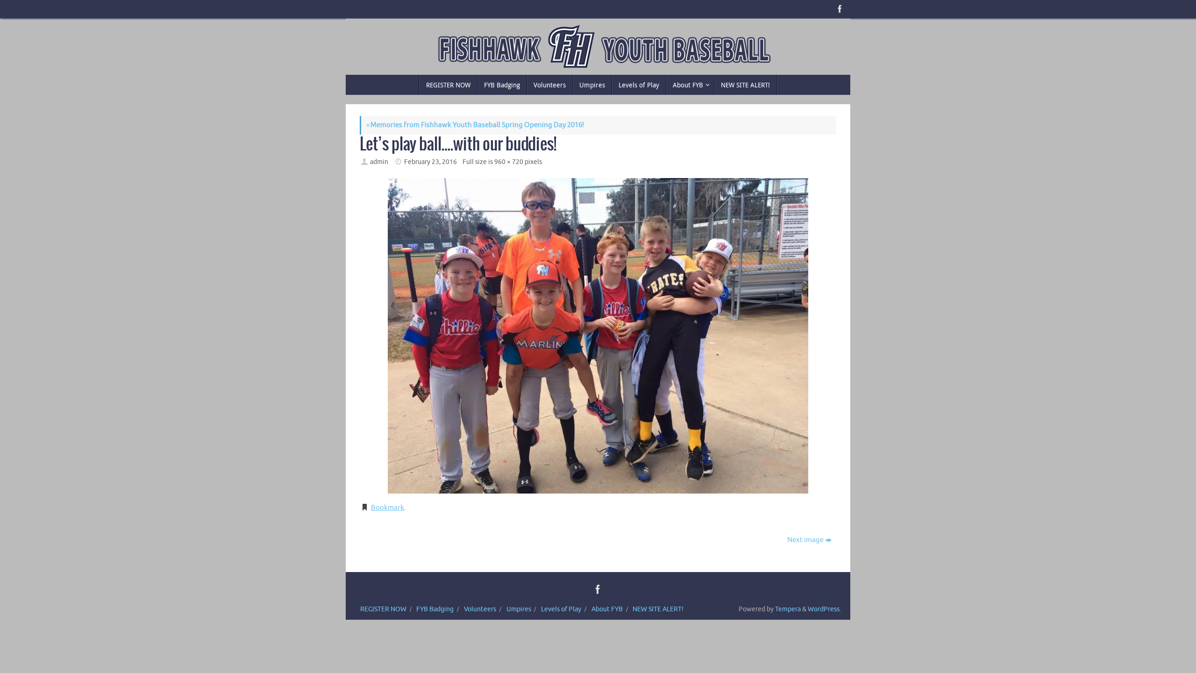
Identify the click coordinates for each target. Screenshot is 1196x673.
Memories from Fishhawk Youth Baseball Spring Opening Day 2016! (475, 125)
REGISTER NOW (383, 609)
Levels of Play (561, 609)
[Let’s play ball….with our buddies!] (598, 336)
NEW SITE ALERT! (658, 609)
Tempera (788, 609)
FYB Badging (435, 609)
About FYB (607, 609)
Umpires (518, 609)
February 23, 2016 (430, 162)
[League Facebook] (839, 8)
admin (379, 162)
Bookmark (387, 507)
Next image (805, 540)
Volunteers (480, 609)
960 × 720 (508, 162)
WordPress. (824, 609)
